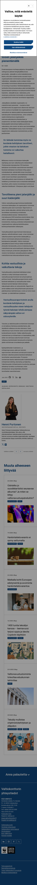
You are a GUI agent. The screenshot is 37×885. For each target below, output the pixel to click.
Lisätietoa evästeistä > (10, 37)
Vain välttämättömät (18, 47)
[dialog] (18, 28)
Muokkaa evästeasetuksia (18, 52)
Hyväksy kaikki (18, 42)
